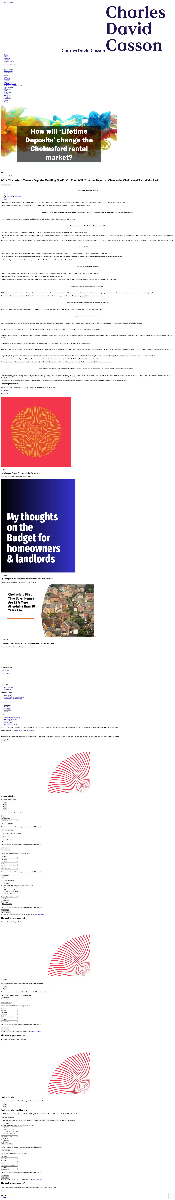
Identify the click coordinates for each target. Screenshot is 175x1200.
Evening (5, 902)
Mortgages (7, 89)
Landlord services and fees (12, 717)
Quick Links (4, 684)
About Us (3, 702)
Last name (4, 859)
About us (7, 708)
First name (4, 856)
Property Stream (18, 730)
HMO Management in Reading (13, 85)
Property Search (9, 61)
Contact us (7, 95)
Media (6, 100)
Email (2, 863)
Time (11, 887)
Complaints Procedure (10, 719)
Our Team (7, 97)
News (6, 102)
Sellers (6, 55)
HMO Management (10, 84)
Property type (4, 836)
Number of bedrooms (7, 840)
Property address (5, 818)
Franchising (7, 98)
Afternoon (6, 900)
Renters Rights (8, 82)
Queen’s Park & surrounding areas (14, 697)
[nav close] (1, 66)
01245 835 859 (5, 670)
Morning (5, 898)
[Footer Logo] (11, 664)
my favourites (5, 1197)
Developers (7, 92)
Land (5, 90)
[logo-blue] (135, 51)
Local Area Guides (6, 692)
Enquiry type (4, 995)
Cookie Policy (8, 721)
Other (2, 714)
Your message (5, 997)
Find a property (8, 71)
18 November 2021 (6, 176)
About (6, 94)
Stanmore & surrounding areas (13, 698)
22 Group (31, 730)
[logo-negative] (83, 51)
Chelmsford (7, 695)
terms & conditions (38, 914)
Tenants (6, 60)
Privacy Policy (8, 722)
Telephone (4, 867)
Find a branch (8, 72)
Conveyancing (8, 87)
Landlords (7, 58)
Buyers (6, 56)
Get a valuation (8, 2)
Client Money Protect (10, 724)
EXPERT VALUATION (8, 64)
